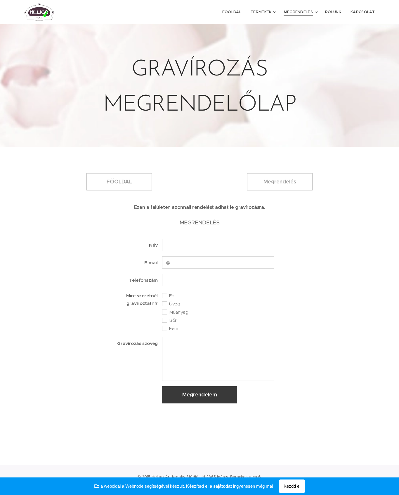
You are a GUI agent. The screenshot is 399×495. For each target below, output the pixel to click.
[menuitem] (233, 12)
